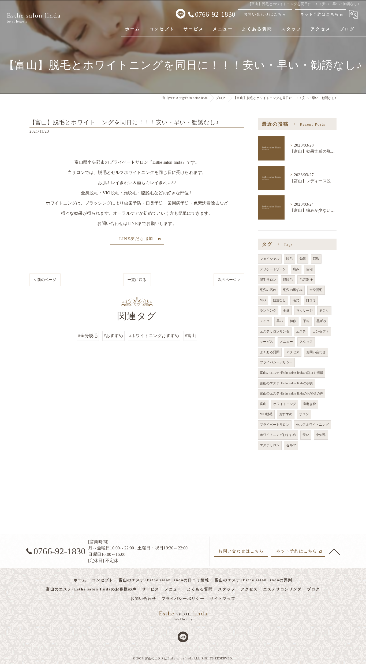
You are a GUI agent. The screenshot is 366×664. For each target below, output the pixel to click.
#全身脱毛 (88, 335)
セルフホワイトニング (312, 424)
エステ (301, 331)
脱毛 (289, 259)
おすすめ (285, 414)
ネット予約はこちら (319, 14)
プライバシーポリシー (276, 362)
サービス (266, 342)
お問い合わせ (316, 352)
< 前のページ (45, 280)
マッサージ (304, 310)
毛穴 (296, 300)
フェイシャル (269, 259)
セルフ (291, 445)
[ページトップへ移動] (334, 551)
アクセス (292, 352)
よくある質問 (269, 352)
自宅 (309, 269)
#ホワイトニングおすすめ (154, 335)
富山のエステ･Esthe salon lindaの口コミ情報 (291, 373)
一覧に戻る (137, 280)
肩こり (324, 310)
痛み (296, 269)
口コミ (311, 300)
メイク (265, 321)
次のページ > (229, 280)
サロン (304, 414)
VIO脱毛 (266, 414)
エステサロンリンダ (274, 331)
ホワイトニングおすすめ (278, 435)
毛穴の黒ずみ (292, 290)
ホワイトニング (284, 404)
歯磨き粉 (309, 404)
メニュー (286, 342)
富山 (263, 404)
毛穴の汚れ (268, 290)
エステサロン (269, 445)
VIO (263, 300)
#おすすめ (113, 335)
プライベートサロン (274, 424)
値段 (293, 321)
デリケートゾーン (273, 269)
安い (305, 435)
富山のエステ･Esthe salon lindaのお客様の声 (291, 393)
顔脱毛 (288, 280)
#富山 (190, 335)
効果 (303, 259)
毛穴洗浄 (306, 280)
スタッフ (306, 342)
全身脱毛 (316, 290)
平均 (306, 321)
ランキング (268, 310)
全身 (286, 310)
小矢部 (321, 435)
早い (280, 321)
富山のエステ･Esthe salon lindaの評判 (286, 383)
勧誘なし (279, 300)
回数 (316, 259)
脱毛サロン (268, 280)
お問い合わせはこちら (265, 14)
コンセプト (321, 331)
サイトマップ (223, 599)
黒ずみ (321, 321)
